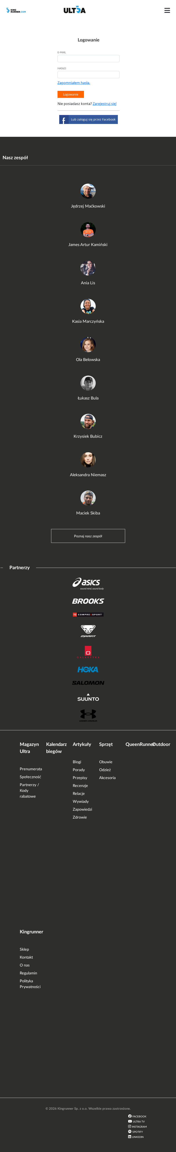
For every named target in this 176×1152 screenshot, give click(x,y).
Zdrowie (80, 817)
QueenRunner (140, 744)
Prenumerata (31, 769)
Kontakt (26, 957)
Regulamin (28, 973)
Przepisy (80, 778)
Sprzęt (106, 744)
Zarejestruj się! (105, 103)
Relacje (79, 794)
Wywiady (81, 802)
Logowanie (70, 94)
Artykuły (82, 744)
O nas (25, 965)
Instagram (139, 1126)
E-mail (62, 52)
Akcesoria (107, 778)
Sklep (24, 950)
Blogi (77, 762)
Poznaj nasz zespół (88, 536)
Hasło (62, 68)
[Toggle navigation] (167, 10)
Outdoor (161, 744)
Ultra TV (139, 1121)
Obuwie (105, 762)
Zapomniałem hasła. (74, 82)
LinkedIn (138, 1137)
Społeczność (30, 777)
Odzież (105, 770)
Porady (79, 770)
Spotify (137, 1132)
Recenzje (80, 786)
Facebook (139, 1116)
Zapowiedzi (82, 810)
